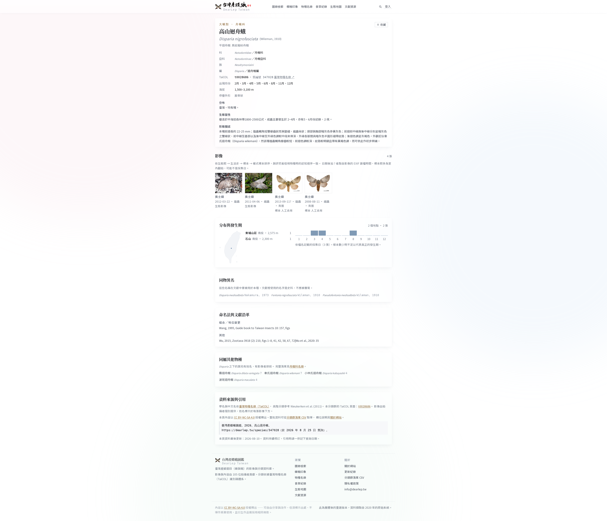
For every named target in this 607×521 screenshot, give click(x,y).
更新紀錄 (350, 472)
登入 (388, 6)
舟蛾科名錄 (297, 366)
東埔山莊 (251, 233)
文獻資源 (350, 6)
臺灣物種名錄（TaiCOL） (254, 406)
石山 (248, 239)
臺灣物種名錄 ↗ (284, 77)
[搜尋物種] (380, 6)
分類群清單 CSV (296, 417)
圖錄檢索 (277, 6)
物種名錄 (307, 6)
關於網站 (336, 417)
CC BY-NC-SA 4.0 (244, 417)
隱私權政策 (351, 483)
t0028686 (364, 406)
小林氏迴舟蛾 (326, 373)
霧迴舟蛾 (240, 373)
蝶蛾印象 (292, 6)
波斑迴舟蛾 (238, 380)
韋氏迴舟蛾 (283, 373)
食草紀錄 (321, 6)
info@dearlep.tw (355, 489)
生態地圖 (336, 6)
